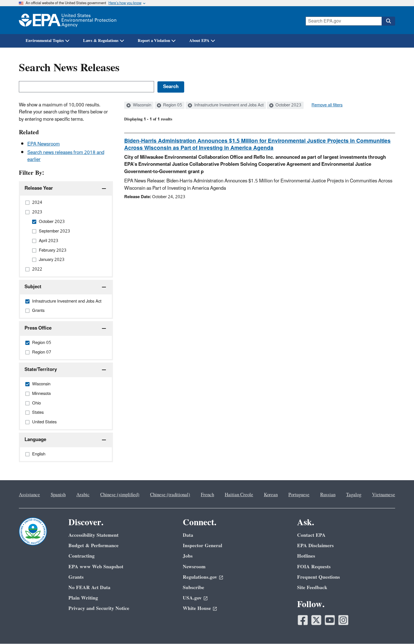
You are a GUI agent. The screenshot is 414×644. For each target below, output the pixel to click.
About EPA (199, 40)
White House (197, 608)
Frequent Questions (318, 577)
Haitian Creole (239, 495)
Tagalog (353, 495)
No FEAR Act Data (89, 588)
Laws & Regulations (101, 40)
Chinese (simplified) (119, 495)
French (207, 495)
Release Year (39, 188)
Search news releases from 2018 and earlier (65, 156)
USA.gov (192, 598)
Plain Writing (83, 598)
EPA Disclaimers (315, 546)
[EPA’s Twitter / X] (316, 620)
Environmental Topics (45, 40)
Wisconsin (141, 105)
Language (35, 440)
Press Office (38, 328)
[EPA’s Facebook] (302, 620)
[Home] (67, 20)
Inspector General (202, 546)
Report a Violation (154, 40)
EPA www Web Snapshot (95, 567)
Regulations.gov (200, 577)
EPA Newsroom (43, 144)
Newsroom (194, 567)
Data (188, 535)
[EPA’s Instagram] (343, 620)
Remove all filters (326, 105)
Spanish (58, 495)
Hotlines (306, 556)
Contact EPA (311, 535)
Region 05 (172, 105)
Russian (327, 495)
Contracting (81, 556)
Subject (33, 287)
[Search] (388, 21)
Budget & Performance (93, 546)
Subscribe (193, 588)
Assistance (29, 495)
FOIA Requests (314, 567)
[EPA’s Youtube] (329, 620)
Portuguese (299, 495)
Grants (76, 577)
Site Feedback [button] (312, 588)
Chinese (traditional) (170, 495)
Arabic (83, 495)
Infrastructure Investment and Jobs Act (228, 105)
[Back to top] (398, 628)
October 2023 (287, 105)
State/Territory (41, 370)
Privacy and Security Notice (98, 608)
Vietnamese (383, 495)
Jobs (188, 556)
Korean (271, 495)
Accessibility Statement (93, 535)
